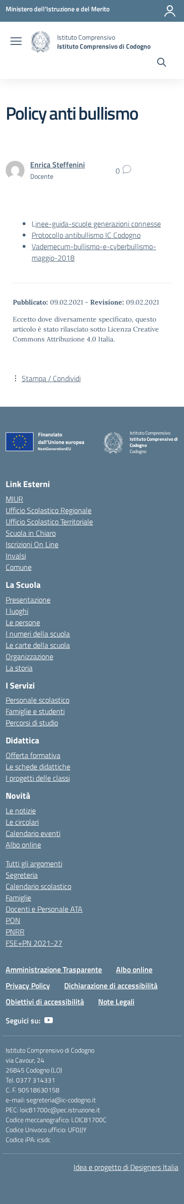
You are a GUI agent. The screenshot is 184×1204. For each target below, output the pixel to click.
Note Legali (116, 1001)
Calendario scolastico (38, 886)
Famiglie (18, 897)
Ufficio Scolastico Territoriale (49, 521)
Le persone (23, 622)
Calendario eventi (33, 833)
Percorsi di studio (32, 722)
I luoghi (17, 611)
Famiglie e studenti (35, 711)
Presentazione (28, 599)
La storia (19, 667)
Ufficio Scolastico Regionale (49, 510)
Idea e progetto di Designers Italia (126, 1167)
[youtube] (48, 1020)
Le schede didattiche (38, 766)
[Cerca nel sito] (161, 63)
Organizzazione (29, 656)
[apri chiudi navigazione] (16, 42)
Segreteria (22, 875)
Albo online (23, 844)
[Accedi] (169, 11)
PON (13, 920)
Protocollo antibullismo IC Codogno (86, 235)
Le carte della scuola (38, 645)
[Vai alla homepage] (40, 41)
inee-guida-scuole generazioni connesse (98, 223)
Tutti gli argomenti (34, 863)
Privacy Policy (28, 985)
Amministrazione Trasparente (54, 969)
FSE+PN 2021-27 (34, 943)
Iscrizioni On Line (32, 544)
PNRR (15, 931)
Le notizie (21, 810)
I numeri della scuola (38, 633)
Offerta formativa (33, 755)
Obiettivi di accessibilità (45, 1001)
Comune (19, 567)
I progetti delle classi (38, 778)
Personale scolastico (37, 700)
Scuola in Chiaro (31, 533)
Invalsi (16, 555)
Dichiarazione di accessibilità (111, 985)
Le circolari (22, 822)
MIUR (14, 499)
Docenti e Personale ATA (44, 909)
